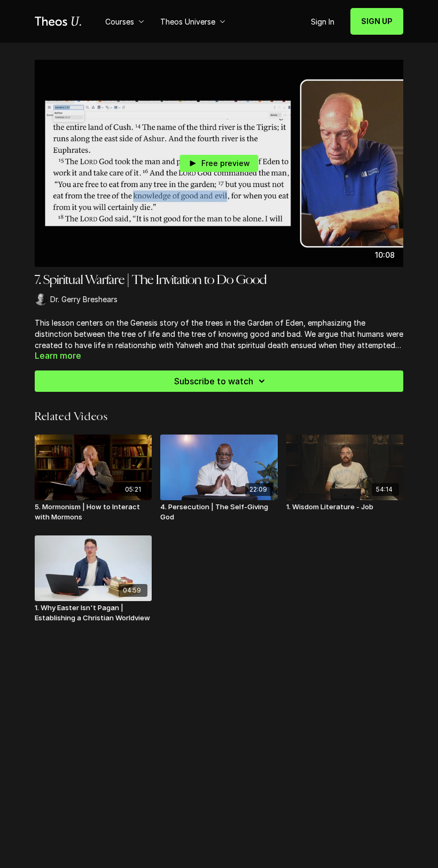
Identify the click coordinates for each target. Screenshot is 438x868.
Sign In (322, 21)
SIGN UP (377, 21)
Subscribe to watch (213, 381)
